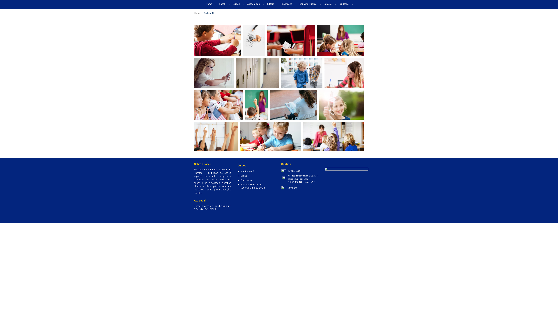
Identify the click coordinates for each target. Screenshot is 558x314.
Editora (270, 4)
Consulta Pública (307, 4)
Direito (243, 175)
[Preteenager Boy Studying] (217, 40)
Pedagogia (246, 180)
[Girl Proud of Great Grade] (214, 73)
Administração (247, 171)
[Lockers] (257, 73)
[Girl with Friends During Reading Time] (293, 104)
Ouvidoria (292, 188)
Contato (328, 4)
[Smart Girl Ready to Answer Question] (341, 104)
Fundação (344, 4)
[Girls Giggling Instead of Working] (340, 40)
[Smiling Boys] (301, 73)
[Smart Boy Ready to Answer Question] (256, 104)
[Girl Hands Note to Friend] (291, 40)
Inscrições (286, 4)
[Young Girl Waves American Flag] (218, 104)
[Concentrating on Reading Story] (344, 73)
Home (209, 4)
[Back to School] (254, 40)
